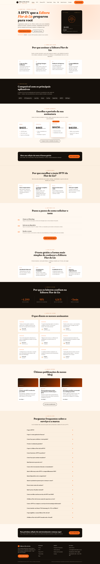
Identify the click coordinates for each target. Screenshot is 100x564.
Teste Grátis (49, 2)
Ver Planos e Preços (38, 31)
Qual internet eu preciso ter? (34, 462)
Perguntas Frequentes (58, 547)
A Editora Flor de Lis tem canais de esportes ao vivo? (41, 499)
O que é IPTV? (30, 430)
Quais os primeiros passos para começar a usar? (40, 480)
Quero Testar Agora (74, 156)
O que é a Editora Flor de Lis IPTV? (36, 448)
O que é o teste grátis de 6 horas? (36, 434)
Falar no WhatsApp (74, 532)
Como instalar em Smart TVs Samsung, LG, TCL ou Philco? (42, 508)
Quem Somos (63, 2)
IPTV (37, 2)
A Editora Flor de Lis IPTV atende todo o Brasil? (39, 517)
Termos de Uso (57, 549)
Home (33, 2)
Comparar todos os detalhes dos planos (50, 140)
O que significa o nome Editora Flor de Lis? (38, 512)
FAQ (58, 2)
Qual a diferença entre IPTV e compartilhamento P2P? (41, 471)
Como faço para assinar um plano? (36, 457)
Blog (54, 2)
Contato (70, 2)
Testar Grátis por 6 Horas (24, 31)
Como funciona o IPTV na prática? (36, 453)
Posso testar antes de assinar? (35, 485)
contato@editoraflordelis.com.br (75, 549)
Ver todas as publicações (50, 404)
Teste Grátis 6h (79, 2)
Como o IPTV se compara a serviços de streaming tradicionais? (44, 503)
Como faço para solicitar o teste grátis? (37, 439)
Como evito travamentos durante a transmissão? (40, 466)
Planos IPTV (42, 2)
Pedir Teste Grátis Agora (50, 238)
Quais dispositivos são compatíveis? (36, 476)
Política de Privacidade (58, 551)
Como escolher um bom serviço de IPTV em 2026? (40, 494)
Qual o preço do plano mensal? (35, 489)
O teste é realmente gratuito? (35, 443)
